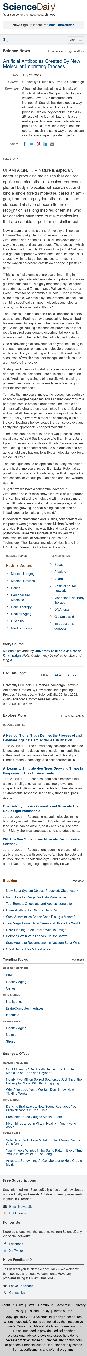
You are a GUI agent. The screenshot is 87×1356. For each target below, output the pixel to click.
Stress (10, 1041)
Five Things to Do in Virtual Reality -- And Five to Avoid (41, 1125)
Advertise (64, 1305)
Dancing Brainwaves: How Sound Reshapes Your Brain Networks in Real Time (42, 1108)
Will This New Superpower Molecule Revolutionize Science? (41, 841)
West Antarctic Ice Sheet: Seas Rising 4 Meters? (40, 916)
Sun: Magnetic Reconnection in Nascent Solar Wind (43, 942)
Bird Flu (11, 975)
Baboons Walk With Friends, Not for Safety (36, 936)
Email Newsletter (21, 1206)
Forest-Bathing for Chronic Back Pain (32, 910)
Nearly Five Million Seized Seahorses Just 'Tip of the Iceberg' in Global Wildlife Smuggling (44, 1081)
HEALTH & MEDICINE (15, 968)
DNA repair (62, 609)
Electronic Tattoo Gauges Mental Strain (34, 1116)
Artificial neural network (65, 588)
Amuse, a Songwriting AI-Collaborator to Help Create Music (44, 1162)
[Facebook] (24, 144)
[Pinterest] (38, 144)
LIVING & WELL (12, 1021)
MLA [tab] (44, 675)
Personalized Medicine (20, 597)
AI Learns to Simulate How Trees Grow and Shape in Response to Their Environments (43, 770)
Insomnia (12, 1014)
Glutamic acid (64, 616)
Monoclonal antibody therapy (69, 600)
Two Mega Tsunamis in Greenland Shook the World (43, 923)
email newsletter (61, 24)
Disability (17, 621)
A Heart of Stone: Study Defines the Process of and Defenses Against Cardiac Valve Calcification (42, 737)
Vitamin (59, 578)
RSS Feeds (17, 1213)
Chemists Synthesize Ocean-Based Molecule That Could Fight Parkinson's (41, 808)
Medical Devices (23, 580)
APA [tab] (58, 675)
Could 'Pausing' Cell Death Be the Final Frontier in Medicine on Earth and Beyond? (42, 1071)
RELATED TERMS (60, 556)
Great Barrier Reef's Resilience (28, 949)
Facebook (16, 1243)
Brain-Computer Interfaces (25, 1008)
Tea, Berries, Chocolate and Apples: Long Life (39, 903)
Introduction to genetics (64, 626)
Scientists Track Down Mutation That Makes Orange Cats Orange (43, 1142)
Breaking (10, 880)
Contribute (45, 1305)
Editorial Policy (38, 1310)
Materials (9, 650)
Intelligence (14, 1001)
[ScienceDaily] (29, 7)
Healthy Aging (21, 613)
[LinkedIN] (45, 144)
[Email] (52, 144)
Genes (15, 588)
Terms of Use (62, 1310)
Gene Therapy (21, 606)
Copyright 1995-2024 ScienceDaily (30, 1316)
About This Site (12, 1305)
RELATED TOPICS (16, 556)
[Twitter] (31, 144)
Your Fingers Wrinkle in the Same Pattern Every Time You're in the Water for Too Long (44, 1152)
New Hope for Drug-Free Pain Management (37, 897)
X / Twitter (16, 1250)
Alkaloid (60, 571)
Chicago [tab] (74, 675)
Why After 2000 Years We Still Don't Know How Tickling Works (40, 1091)
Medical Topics (22, 628)
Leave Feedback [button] (21, 1285)
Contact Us (17, 1292)
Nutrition (12, 1034)
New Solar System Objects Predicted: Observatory (42, 890)
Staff (31, 1305)
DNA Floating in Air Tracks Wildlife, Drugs (36, 929)
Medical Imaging (23, 573)
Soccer (59, 564)
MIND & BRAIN (11, 995)
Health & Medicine (19, 565)
